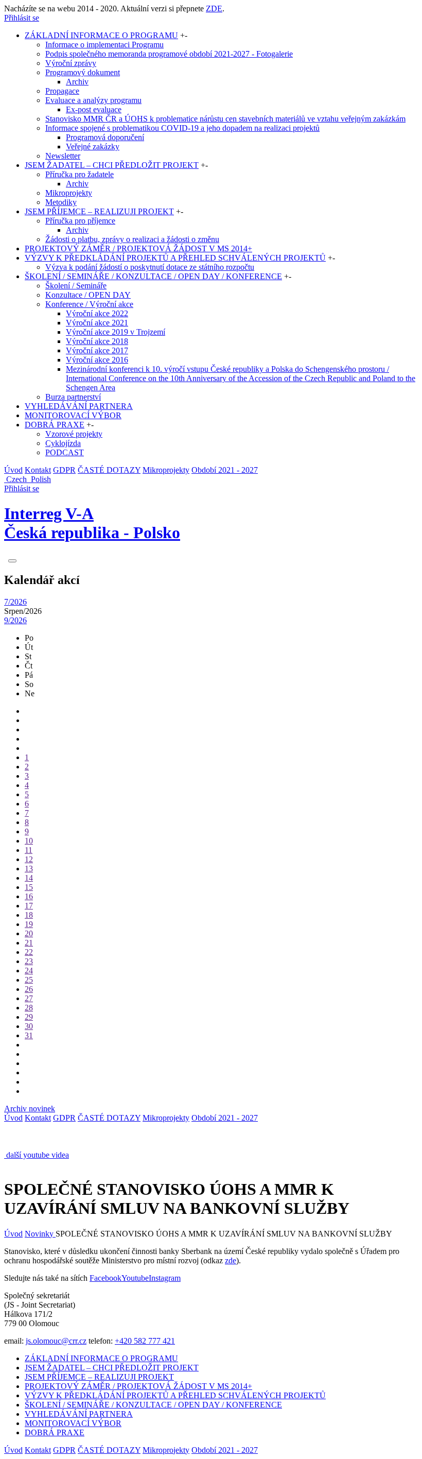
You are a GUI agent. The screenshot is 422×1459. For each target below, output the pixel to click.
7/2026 (15, 601)
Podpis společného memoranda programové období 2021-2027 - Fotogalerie (169, 53)
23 (29, 961)
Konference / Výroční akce (89, 304)
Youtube (135, 1278)
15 (29, 887)
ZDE (214, 8)
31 (29, 1035)
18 (29, 915)
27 (29, 998)
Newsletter (62, 155)
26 (29, 989)
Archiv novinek (29, 1108)
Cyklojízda (63, 443)
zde (230, 1260)
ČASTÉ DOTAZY (109, 470)
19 (29, 924)
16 (29, 896)
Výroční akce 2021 (97, 322)
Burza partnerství (73, 396)
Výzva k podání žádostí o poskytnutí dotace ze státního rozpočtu (149, 267)
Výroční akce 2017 (97, 350)
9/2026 (15, 620)
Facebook (105, 1278)
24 (29, 970)
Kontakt (38, 470)
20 (29, 933)
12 (29, 859)
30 (29, 1026)
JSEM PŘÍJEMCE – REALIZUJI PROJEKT (99, 211)
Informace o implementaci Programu (104, 44)
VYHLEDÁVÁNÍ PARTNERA (79, 406)
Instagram (165, 1278)
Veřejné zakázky (92, 146)
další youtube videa (37, 1155)
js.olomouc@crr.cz (56, 1340)
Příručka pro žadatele (79, 174)
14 (29, 877)
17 (29, 905)
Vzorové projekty (73, 434)
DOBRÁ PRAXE (54, 424)
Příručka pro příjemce (80, 220)
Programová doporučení (105, 137)
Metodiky (61, 202)
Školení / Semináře (76, 285)
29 (29, 1016)
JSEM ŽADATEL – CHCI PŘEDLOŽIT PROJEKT (112, 165)
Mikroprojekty (68, 192)
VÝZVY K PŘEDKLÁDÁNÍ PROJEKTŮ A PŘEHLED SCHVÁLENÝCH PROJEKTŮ (175, 257)
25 (29, 979)
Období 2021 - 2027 (224, 470)
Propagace (62, 91)
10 (29, 840)
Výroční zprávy (70, 63)
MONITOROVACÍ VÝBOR (73, 415)
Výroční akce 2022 (97, 313)
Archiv (77, 81)
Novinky (40, 1233)
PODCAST (64, 452)
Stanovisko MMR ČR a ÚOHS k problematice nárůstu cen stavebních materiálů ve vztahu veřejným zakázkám (225, 118)
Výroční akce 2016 (97, 359)
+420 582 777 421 (145, 1340)
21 (29, 942)
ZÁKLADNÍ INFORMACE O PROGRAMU (101, 35)
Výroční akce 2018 (97, 341)
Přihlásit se (21, 17)
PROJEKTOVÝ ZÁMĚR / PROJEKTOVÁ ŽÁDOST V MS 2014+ (138, 248)
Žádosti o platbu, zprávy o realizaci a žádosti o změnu (132, 239)
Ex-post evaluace (93, 109)
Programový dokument (82, 72)
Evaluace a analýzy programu (93, 100)
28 (29, 1007)
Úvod (13, 470)
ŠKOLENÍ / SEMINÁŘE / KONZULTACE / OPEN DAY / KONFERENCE (153, 276)
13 (29, 868)
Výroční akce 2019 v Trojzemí (115, 332)
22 (29, 952)
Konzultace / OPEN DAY (88, 294)
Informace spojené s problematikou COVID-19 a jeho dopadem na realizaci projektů (182, 128)
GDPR (64, 470)
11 (28, 850)
